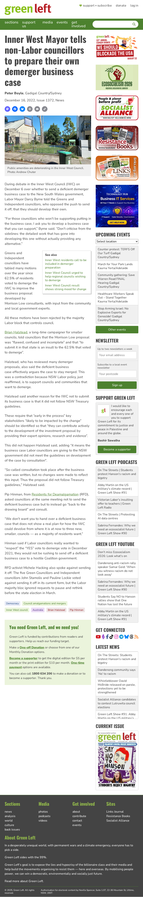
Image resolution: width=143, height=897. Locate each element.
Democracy (12, 603)
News (59, 100)
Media (47, 22)
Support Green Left (115, 397)
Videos (43, 821)
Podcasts (44, 816)
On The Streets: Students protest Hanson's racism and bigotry (117, 658)
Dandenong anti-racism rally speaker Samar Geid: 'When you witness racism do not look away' (117, 569)
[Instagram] (116, 636)
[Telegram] (121, 636)
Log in (134, 6)
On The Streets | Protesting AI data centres (116, 516)
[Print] (30, 109)
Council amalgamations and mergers (45, 603)
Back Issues (12, 829)
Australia (38, 610)
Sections (11, 22)
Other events (117, 330)
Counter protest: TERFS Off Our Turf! (116, 251)
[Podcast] (103, 636)
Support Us (28, 24)
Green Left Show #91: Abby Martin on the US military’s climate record (117, 717)
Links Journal (115, 812)
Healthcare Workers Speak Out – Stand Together (116, 296)
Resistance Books (118, 816)
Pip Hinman (76, 610)
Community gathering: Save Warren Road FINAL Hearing (116, 279)
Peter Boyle (14, 93)
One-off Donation (32, 647)
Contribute (79, 816)
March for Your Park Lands (115, 264)
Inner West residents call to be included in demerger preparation (66, 264)
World (8, 821)
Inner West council (17, 610)
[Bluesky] (22, 109)
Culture (9, 825)
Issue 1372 (45, 100)
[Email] (37, 109)
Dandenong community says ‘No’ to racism (117, 671)
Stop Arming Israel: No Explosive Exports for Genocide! (113, 312)
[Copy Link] (44, 109)
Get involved (79, 24)
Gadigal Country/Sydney (43, 93)
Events (62, 22)
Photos (43, 812)
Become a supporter (23, 658)
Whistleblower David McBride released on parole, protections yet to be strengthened (117, 686)
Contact (77, 821)
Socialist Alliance (117, 821)
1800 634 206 (42, 674)
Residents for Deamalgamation (55, 494)
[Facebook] (15, 109)
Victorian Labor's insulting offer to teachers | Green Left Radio (115, 504)
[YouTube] (98, 636)
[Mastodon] (7, 109)
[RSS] (136, 636)
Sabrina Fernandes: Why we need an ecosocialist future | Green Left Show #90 (117, 529)
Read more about (24, 881)
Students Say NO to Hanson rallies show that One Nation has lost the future (116, 601)
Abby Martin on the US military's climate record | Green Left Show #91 (115, 489)
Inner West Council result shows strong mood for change (65, 287)
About (76, 812)
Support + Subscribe (97, 6)
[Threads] (132, 636)
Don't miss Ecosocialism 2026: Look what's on (114, 554)
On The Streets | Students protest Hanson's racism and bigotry (117, 474)
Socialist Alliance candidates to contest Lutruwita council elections (117, 702)
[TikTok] (111, 636)
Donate (121, 6)
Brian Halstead (16, 332)
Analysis (10, 816)
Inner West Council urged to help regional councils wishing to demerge (65, 276)
